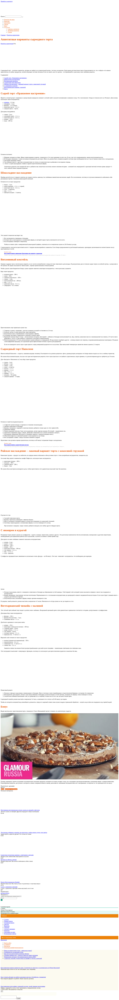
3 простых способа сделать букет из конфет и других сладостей (23, 958)
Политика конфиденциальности (13, 947)
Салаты (6, 919)
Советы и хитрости (13, 29)
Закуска (6, 924)
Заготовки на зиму (9, 932)
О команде (7, 944)
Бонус (6, 89)
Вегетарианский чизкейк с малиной (15, 87)
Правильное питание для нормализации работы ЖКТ (20, 957)
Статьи (10, 32)
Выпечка (6, 21)
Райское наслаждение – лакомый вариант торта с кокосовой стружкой (25, 84)
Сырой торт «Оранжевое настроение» (15, 78)
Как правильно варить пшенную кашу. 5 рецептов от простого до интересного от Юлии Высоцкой (30, 967)
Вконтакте (4, 940)
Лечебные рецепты (13, 30)
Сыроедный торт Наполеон (12, 82)
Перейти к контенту (7, 1)
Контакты (7, 946)
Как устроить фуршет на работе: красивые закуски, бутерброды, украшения (23, 977)
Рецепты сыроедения (7, 43)
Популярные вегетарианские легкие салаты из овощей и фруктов (20, 810)
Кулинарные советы (10, 933)
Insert (18, 998)
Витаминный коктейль (11, 81)
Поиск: (3, 16)
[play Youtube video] (59, 746)
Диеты (6, 24)
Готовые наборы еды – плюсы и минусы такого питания (21, 955)
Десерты (6, 927)
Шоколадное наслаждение (12, 79)
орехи (2, 789)
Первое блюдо (8, 921)
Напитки (6, 930)
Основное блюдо (9, 923)
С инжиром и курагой (10, 86)
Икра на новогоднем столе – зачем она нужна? (18, 950)
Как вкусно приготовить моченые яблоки (16, 953)
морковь (6, 102)
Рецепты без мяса (9, 19)
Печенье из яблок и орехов (9, 859)
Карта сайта (7, 943)
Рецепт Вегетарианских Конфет (10, 882)
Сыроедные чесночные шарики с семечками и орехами (17, 855)
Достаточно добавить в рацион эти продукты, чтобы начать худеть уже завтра (24, 832)
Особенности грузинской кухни (13, 952)
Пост (5, 26)
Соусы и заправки (9, 929)
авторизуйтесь (5, 893)
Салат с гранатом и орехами (9, 887)
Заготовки (7, 22)
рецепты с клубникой (11, 789)
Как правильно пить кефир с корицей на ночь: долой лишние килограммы (23, 986)
